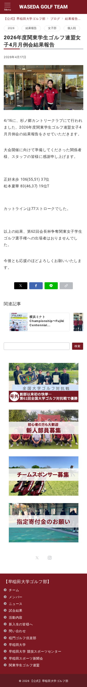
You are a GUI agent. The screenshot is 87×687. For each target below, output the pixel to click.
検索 (77, 346)
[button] (66, 285)
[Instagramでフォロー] (49, 558)
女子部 (52, 28)
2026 (11, 28)
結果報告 (31, 28)
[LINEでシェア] (51, 285)
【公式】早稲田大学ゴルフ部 (49, 681)
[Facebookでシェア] (35, 285)
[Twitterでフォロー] (37, 558)
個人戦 (72, 28)
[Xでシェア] (20, 285)
